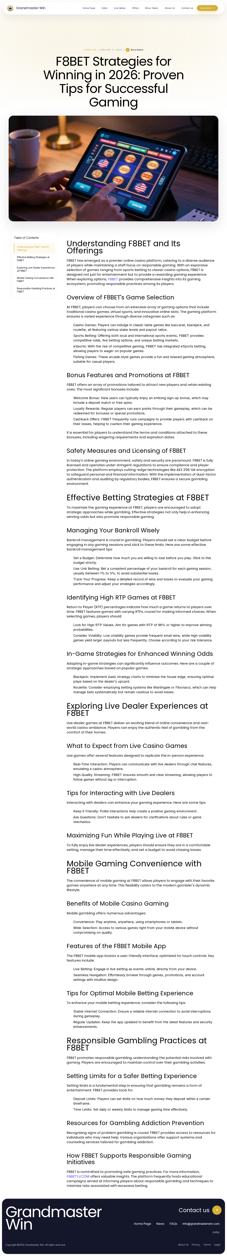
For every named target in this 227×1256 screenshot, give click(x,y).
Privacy (196, 1244)
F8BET (113, 279)
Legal (217, 1244)
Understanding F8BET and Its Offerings (33, 248)
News (160, 1224)
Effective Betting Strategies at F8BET (33, 259)
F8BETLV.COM (78, 1176)
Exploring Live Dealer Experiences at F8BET (36, 269)
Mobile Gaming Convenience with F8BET (35, 279)
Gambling (90, 50)
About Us (183, 1244)
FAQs (173, 1224)
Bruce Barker (137, 50)
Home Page (142, 1224)
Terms (207, 1244)
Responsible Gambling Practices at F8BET (36, 290)
